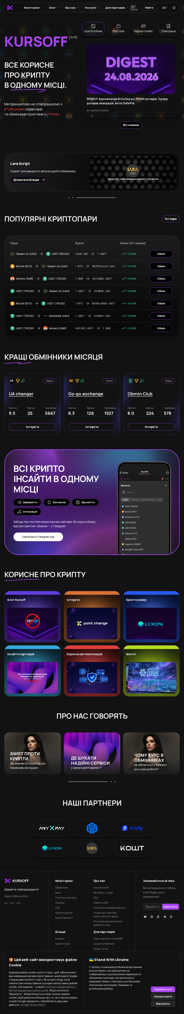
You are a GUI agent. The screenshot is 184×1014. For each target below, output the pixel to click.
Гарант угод (100, 948)
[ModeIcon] (174, 8)
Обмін (161, 253)
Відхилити (163, 1003)
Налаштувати (163, 996)
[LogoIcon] (10, 8)
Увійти (149, 7)
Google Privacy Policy (32, 1004)
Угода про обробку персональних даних (106, 914)
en (12, 903)
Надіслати (171, 906)
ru (18, 903)
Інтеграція (30, 511)
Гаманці (60, 902)
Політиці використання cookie (30, 990)
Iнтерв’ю (32, 427)
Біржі (58, 892)
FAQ (95, 897)
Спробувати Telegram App (38, 536)
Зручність (88, 502)
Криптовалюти (64, 917)
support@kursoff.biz (16, 896)
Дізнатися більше (26, 182)
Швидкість (30, 502)
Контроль (59, 502)
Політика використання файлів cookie (107, 923)
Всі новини (131, 125)
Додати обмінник (103, 943)
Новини (59, 938)
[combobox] (165, 7)
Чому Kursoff (101, 887)
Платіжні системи (66, 897)
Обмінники (61, 887)
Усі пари (171, 219)
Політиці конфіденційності (60, 986)
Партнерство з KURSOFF (108, 938)
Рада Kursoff (100, 902)
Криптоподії (62, 943)
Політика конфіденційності (109, 907)
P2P (57, 907)
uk (6, 903)
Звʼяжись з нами (103, 892)
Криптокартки (63, 912)
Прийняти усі (163, 989)
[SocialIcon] (145, 917)
